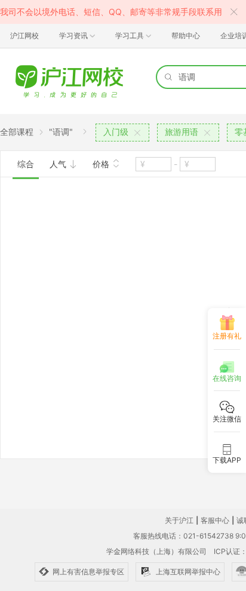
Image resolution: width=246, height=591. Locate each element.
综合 (25, 164)
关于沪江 (179, 520)
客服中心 (215, 520)
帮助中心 (185, 35)
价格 (102, 164)
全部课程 (16, 132)
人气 (59, 164)
